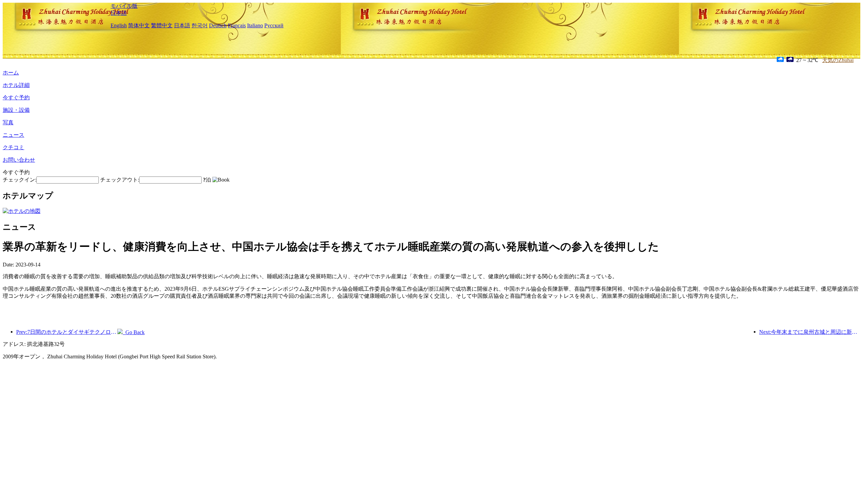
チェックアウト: (119, 180)
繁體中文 (162, 25)
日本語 (119, 13)
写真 (8, 122)
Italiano (255, 25)
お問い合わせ (19, 160)
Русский (274, 25)
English (119, 25)
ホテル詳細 (16, 85)
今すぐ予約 (16, 97)
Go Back (134, 332)
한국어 (199, 25)
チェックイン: (19, 180)
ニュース (13, 135)
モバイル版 (124, 6)
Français (237, 25)
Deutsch (218, 25)
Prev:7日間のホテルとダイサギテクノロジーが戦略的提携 (66, 332)
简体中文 (139, 25)
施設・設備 (16, 110)
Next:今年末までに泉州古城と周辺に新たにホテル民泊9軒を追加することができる (809, 332)
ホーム (11, 72)
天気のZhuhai (838, 60)
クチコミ (13, 147)
